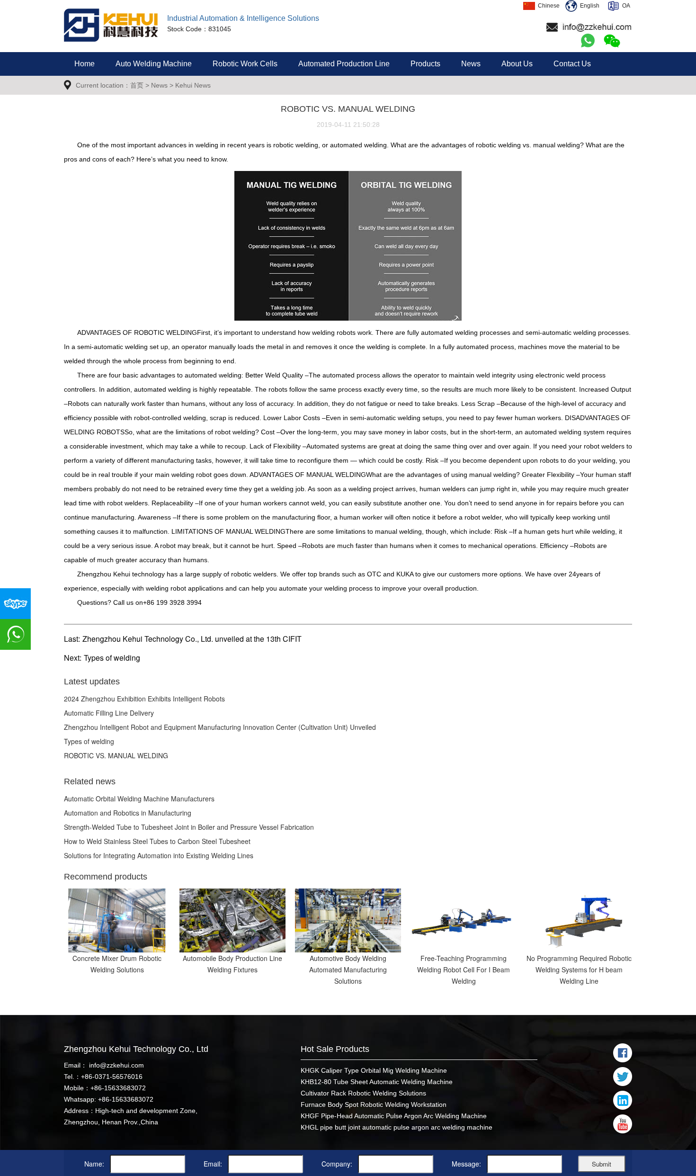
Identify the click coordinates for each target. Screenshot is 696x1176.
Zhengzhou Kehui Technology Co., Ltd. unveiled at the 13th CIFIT (192, 638)
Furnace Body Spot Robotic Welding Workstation (373, 1104)
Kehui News (193, 85)
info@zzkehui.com (115, 1065)
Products (425, 64)
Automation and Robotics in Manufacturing (127, 812)
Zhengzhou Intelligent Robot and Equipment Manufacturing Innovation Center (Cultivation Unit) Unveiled (220, 727)
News (471, 64)
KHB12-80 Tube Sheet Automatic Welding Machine (377, 1082)
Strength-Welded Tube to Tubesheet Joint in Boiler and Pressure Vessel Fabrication (189, 827)
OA (624, 5)
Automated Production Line (344, 64)
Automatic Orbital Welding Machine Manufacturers (139, 798)
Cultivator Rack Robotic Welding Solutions (363, 1093)
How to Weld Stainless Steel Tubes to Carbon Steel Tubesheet (157, 841)
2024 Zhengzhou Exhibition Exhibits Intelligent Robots (144, 698)
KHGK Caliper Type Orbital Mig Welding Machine (374, 1070)
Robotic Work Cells (245, 64)
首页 (136, 85)
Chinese (547, 5)
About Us (517, 64)
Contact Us (572, 64)
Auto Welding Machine (154, 64)
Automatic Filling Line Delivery (109, 713)
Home (84, 64)
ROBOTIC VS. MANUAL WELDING (116, 755)
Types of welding (112, 657)
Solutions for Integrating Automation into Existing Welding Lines (158, 855)
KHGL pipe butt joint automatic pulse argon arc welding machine (396, 1127)
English (588, 5)
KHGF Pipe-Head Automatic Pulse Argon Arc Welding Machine (394, 1116)
